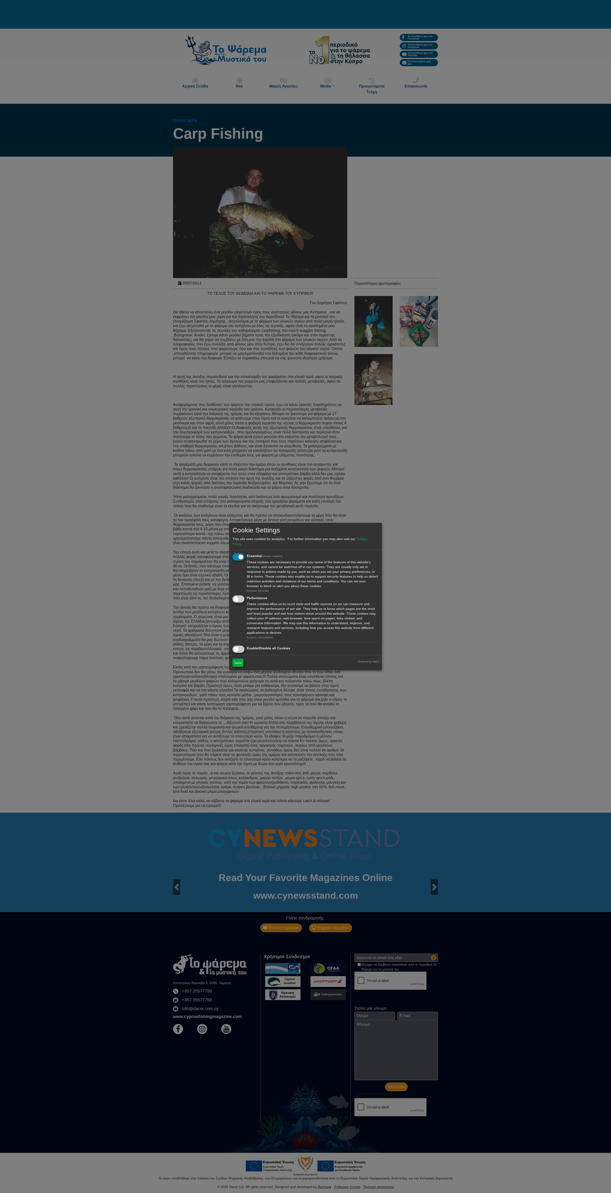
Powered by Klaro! (368, 661)
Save (238, 662)
